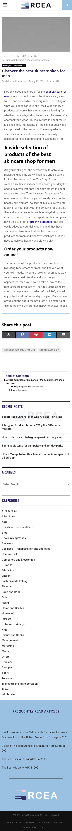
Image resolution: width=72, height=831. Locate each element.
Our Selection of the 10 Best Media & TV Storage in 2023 (34, 737)
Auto (4, 521)
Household (8, 613)
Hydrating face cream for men (19, 350)
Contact (44, 827)
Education (8, 570)
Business (7, 543)
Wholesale (8, 694)
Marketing (8, 646)
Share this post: (19, 390)
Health (6, 602)
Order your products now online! (27, 386)
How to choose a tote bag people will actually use (31, 437)
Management (10, 640)
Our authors (44, 822)
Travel (5, 689)
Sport (5, 672)
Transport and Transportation (20, 683)
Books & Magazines (14, 538)
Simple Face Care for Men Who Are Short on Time (32, 416)
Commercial (9, 554)
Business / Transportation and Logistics (26, 548)
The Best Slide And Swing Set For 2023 (24, 759)
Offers (6, 656)
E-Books (7, 565)
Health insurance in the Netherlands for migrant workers (34, 732)
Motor (5, 651)
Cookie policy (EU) (25, 822)
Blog (5, 532)
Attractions (8, 516)
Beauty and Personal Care (14, 66)
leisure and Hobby (13, 635)
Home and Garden (13, 608)
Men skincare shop (49, 350)
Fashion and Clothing (15, 581)
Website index (29, 827)
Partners (58, 822)
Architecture (9, 511)
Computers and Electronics (18, 559)
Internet (6, 619)
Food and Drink (11, 592)
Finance (6, 586)
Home (10, 822)
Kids (4, 629)
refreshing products (41, 221)
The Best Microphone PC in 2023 (21, 767)
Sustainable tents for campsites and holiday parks (32, 445)
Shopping (7, 667)
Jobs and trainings (13, 624)
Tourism (7, 678)
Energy (6, 575)
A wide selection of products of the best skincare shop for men (35, 382)
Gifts (5, 597)
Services (7, 662)
